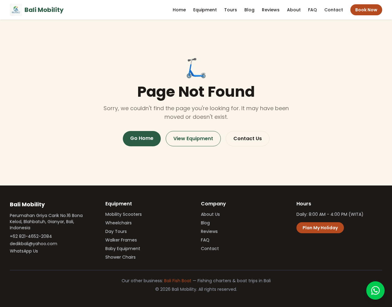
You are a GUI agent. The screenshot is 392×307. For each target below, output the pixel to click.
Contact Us (247, 138)
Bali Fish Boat (177, 281)
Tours (230, 10)
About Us (210, 214)
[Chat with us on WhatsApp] (375, 290)
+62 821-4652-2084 (31, 236)
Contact (333, 10)
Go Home (141, 138)
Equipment (205, 10)
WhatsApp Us (24, 251)
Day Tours (116, 231)
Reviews (271, 10)
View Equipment (193, 138)
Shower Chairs (120, 257)
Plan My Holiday (320, 228)
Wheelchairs (118, 223)
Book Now (366, 10)
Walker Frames (121, 240)
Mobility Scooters (123, 214)
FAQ (312, 10)
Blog (249, 10)
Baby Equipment (122, 248)
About (294, 10)
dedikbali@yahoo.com (33, 244)
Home (179, 10)
